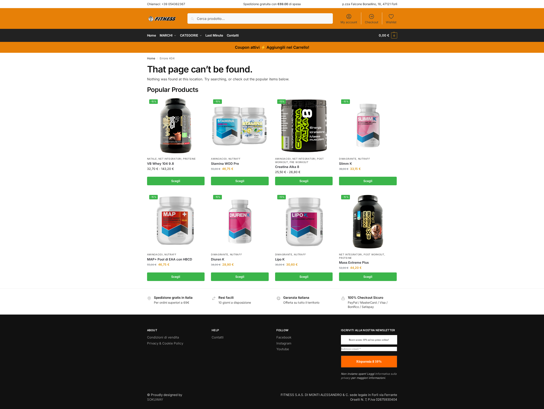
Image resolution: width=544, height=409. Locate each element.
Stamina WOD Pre (225, 164)
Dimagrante (347, 158)
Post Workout (374, 254)
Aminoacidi (219, 158)
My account (349, 22)
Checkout (371, 22)
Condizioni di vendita (163, 337)
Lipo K (280, 259)
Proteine (189, 158)
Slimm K (345, 164)
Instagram (283, 343)
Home (151, 58)
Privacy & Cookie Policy (165, 343)
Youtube (282, 349)
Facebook (283, 337)
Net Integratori (169, 158)
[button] (388, 35)
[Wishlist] (198, 103)
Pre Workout (299, 162)
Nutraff (235, 158)
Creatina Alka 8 (287, 167)
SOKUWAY (155, 399)
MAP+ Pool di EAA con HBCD (169, 259)
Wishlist (391, 22)
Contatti (218, 337)
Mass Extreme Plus (354, 262)
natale (152, 158)
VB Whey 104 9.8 (160, 164)
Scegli (175, 181)
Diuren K (217, 259)
